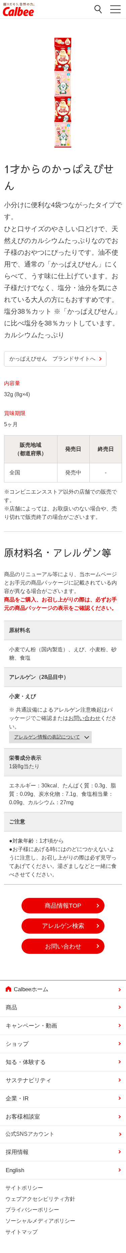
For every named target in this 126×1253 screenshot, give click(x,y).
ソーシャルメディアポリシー (40, 1221)
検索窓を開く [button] (98, 9)
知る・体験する (26, 1062)
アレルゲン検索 (63, 925)
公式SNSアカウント (29, 1134)
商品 (11, 1007)
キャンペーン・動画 (31, 1026)
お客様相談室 (23, 1117)
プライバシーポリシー (32, 1210)
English (15, 1170)
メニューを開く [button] (115, 10)
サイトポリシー (24, 1188)
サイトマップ (21, 1232)
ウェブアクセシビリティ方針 (40, 1199)
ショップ (17, 1044)
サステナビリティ (28, 1080)
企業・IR (17, 1098)
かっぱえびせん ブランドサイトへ (52, 359)
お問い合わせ (84, 718)
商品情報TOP (63, 905)
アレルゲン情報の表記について (47, 737)
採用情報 (17, 1152)
